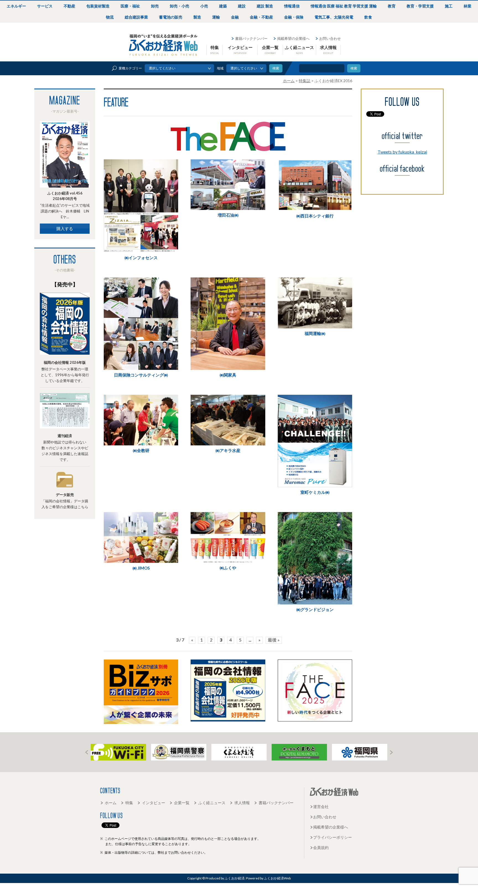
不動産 (69, 6)
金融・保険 (293, 17)
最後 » (274, 639)
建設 (242, 6)
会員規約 (321, 847)
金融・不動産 (261, 17)
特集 (214, 49)
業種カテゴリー (130, 68)
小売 (204, 6)
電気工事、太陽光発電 (334, 17)
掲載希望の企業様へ (293, 38)
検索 (353, 68)
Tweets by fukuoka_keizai (402, 151)
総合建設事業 (136, 17)
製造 (197, 17)
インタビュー (240, 49)
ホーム (110, 802)
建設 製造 (265, 6)
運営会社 (321, 806)
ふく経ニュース (299, 49)
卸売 (155, 6)
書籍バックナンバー (251, 38)
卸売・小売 (179, 6)
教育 (392, 6)
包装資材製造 (98, 6)
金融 (235, 17)
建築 (223, 6)
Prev (86, 752)
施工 (449, 6)
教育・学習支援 (420, 6)
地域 (220, 68)
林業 (467, 6)
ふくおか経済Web (163, 45)
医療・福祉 (130, 6)
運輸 (216, 17)
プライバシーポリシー (332, 837)
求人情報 (328, 49)
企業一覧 (270, 49)
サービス (45, 6)
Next (391, 752)
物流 (110, 17)
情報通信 (292, 6)
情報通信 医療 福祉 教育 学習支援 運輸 (344, 6)
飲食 (368, 17)
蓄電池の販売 (170, 17)
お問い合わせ (330, 38)
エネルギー (16, 6)
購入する (64, 228)
